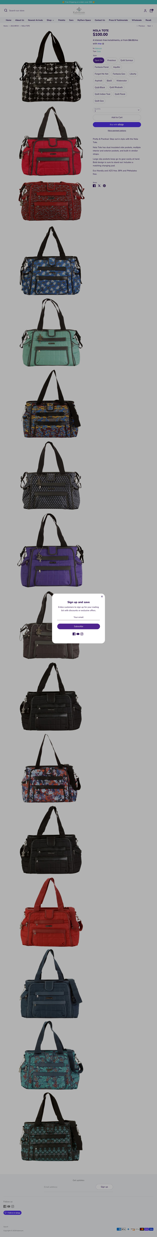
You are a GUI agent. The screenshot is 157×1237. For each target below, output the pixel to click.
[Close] (101, 596)
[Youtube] (78, 634)
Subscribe (78, 626)
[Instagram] (81, 634)
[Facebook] (74, 634)
